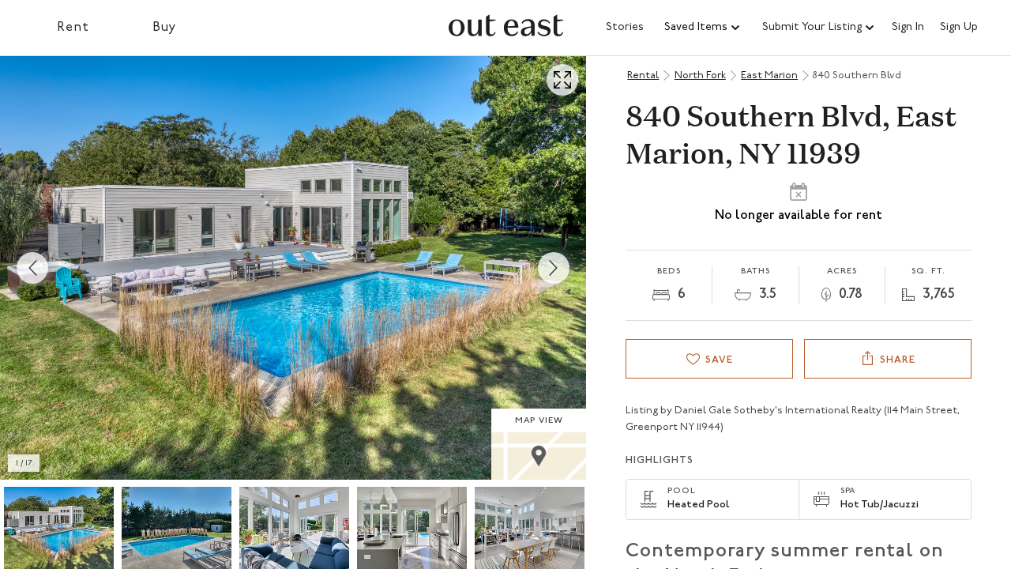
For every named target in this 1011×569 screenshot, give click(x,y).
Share (897, 360)
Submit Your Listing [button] (812, 27)
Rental (643, 75)
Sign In (908, 27)
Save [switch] (719, 360)
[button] (703, 27)
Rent (73, 27)
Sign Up (959, 27)
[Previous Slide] (32, 268)
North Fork (700, 75)
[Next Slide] (553, 268)
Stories (625, 27)
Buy (164, 27)
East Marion (769, 75)
